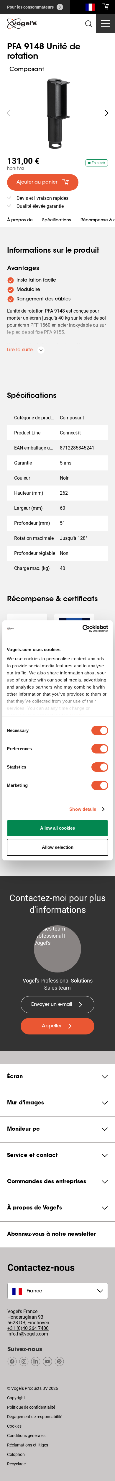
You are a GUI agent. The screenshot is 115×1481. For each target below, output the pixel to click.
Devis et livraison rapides (42, 198)
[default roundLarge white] (106, 113)
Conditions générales (26, 1435)
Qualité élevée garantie (40, 206)
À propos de (20, 220)
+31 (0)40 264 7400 (28, 1328)
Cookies (14, 1426)
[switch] (99, 748)
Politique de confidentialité (31, 1407)
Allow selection (57, 847)
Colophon (16, 1454)
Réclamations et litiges (27, 1445)
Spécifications (56, 220)
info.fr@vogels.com (27, 1334)
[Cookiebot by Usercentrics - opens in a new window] (82, 628)
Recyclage (16, 1464)
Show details (82, 809)
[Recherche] (90, 8)
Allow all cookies (57, 828)
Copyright (16, 1397)
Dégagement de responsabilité (34, 1416)
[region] (57, 113)
